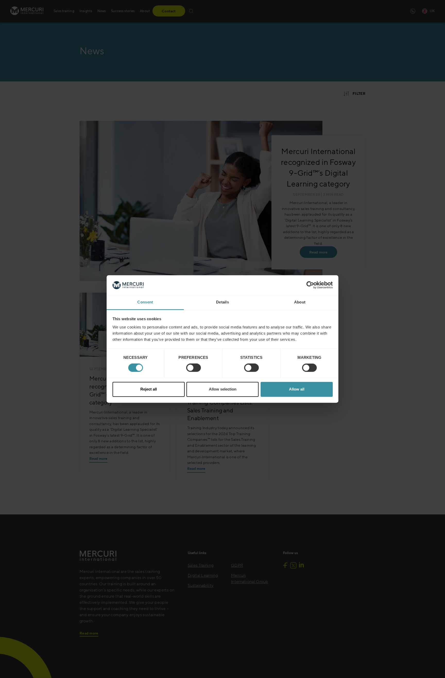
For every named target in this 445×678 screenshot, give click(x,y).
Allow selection (222, 389)
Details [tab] (222, 302)
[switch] (193, 368)
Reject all (148, 389)
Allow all (296, 389)
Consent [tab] (145, 302)
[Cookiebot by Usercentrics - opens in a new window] (310, 285)
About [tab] (300, 302)
